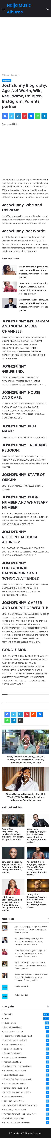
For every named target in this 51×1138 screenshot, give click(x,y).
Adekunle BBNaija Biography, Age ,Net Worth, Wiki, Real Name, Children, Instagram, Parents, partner (37, 868)
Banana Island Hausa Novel (16, 1088)
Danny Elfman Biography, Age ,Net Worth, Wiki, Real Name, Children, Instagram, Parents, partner (37, 901)
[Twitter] (13, 714)
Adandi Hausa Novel (12, 1062)
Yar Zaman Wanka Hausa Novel (17, 1066)
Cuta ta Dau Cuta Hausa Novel (17, 1079)
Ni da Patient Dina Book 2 (15, 1083)
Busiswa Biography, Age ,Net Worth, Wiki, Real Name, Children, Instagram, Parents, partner (30, 965)
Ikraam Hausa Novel (12, 1027)
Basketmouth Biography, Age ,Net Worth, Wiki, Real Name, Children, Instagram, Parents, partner (29, 941)
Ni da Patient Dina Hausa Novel (17, 1092)
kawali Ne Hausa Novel (14, 1118)
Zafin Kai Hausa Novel (13, 1031)
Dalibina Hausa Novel (13, 1049)
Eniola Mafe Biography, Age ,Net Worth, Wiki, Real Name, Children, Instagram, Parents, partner (12, 903)
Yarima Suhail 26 (21, 986)
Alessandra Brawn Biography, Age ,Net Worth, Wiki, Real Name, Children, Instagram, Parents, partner (31, 977)
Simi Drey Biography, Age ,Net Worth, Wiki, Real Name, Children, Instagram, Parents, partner (12, 867)
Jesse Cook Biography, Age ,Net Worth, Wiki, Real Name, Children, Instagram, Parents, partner (37, 835)
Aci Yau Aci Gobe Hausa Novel (17, 1122)
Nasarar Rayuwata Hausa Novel (18, 1036)
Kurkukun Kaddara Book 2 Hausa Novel (21, 1105)
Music (6, 1018)
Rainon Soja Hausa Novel (15, 1109)
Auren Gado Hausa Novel (15, 1070)
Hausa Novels (10, 1023)
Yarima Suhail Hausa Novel (15, 1040)
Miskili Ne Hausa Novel (14, 1075)
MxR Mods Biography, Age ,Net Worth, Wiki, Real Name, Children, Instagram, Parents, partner (31, 929)
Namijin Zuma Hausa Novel (15, 1057)
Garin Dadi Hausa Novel (14, 1044)
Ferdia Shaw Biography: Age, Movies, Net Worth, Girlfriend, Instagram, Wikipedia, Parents (13, 834)
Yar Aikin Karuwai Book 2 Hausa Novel (20, 1114)
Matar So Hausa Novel (13, 1096)
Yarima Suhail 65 (21, 995)
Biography (15, 75)
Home (6, 75)
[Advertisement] (25, 45)
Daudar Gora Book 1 (12, 1053)
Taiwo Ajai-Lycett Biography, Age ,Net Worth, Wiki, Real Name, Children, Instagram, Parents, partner (31, 953)
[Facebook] (7, 714)
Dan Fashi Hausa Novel (14, 1101)
